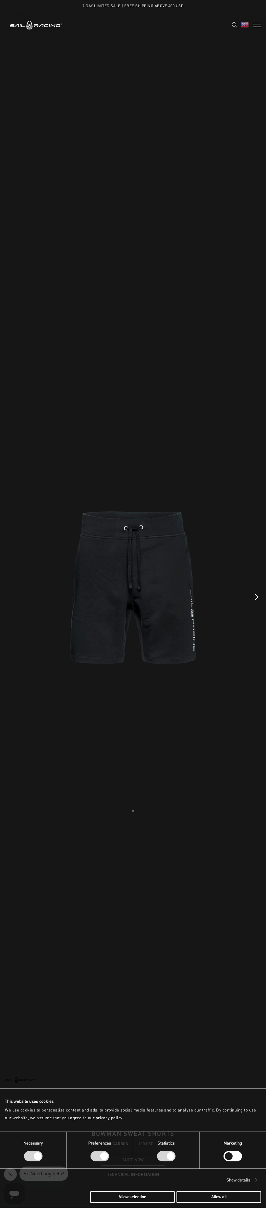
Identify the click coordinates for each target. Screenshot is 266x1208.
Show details (238, 1180)
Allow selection (132, 1197)
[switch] (100, 1156)
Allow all (218, 1197)
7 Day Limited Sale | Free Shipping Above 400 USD (133, 5)
